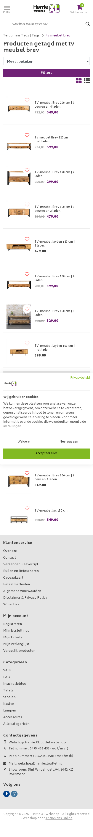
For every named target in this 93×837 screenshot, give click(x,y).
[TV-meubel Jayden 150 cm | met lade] (18, 351)
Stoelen (9, 697)
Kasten (8, 704)
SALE (7, 670)
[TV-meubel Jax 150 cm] (18, 516)
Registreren (12, 624)
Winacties (11, 604)
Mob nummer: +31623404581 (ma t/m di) (41, 756)
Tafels (8, 690)
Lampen (9, 710)
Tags (36, 35)
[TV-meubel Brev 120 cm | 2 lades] (18, 178)
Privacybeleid (80, 377)
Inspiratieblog (14, 684)
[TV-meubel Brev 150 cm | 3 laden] (18, 317)
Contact (9, 558)
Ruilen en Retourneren (21, 571)
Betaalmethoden (16, 584)
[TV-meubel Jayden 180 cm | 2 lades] (18, 247)
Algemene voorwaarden (22, 591)
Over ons (10, 551)
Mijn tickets (12, 637)
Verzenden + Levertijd (20, 564)
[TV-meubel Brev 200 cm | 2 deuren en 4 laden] (18, 108)
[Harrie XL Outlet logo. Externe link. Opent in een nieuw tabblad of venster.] (10, 383)
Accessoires (12, 717)
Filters (46, 73)
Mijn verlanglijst (16, 644)
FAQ (6, 677)
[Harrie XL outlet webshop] (46, 9)
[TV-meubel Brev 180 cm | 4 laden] (18, 282)
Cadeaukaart (13, 578)
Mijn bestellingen (17, 631)
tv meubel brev (58, 35)
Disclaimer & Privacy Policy (25, 598)
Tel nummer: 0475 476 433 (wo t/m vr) (38, 748)
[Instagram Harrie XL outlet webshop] (14, 794)
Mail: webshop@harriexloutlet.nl (35, 763)
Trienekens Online (59, 818)
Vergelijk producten (19, 651)
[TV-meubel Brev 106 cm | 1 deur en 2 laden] (18, 481)
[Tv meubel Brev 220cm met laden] (18, 143)
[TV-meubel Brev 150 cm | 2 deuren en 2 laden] (18, 212)
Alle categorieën (16, 724)
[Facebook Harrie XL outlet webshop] (6, 794)
